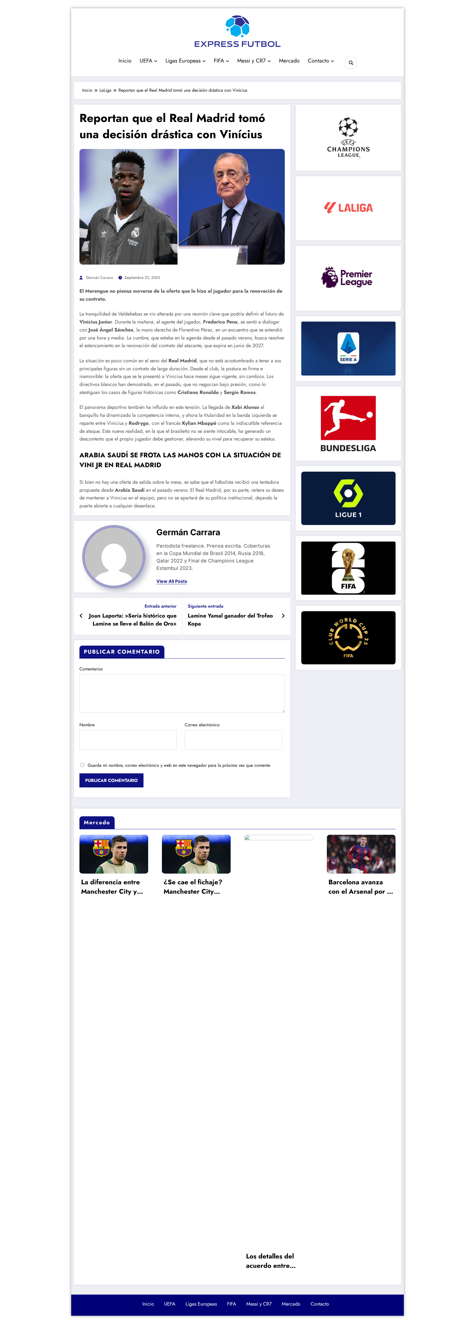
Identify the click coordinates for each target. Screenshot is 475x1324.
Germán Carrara (99, 277)
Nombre (87, 725)
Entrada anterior (160, 606)
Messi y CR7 (251, 61)
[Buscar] (351, 63)
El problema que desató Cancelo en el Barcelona (360, 887)
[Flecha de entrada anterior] (81, 616)
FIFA (219, 61)
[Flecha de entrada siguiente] (283, 616)
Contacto (318, 61)
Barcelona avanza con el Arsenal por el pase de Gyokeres (278, 887)
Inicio (124, 61)
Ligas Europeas (183, 61)
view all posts (171, 581)
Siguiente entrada (205, 606)
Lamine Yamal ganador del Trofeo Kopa (230, 619)
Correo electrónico (202, 725)
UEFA (146, 61)
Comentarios (91, 669)
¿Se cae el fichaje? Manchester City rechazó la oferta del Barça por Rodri (113, 887)
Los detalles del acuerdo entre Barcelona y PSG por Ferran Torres (196, 1261)
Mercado (289, 61)
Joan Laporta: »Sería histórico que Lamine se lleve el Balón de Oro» (132, 619)
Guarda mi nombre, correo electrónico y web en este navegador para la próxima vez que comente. (179, 765)
